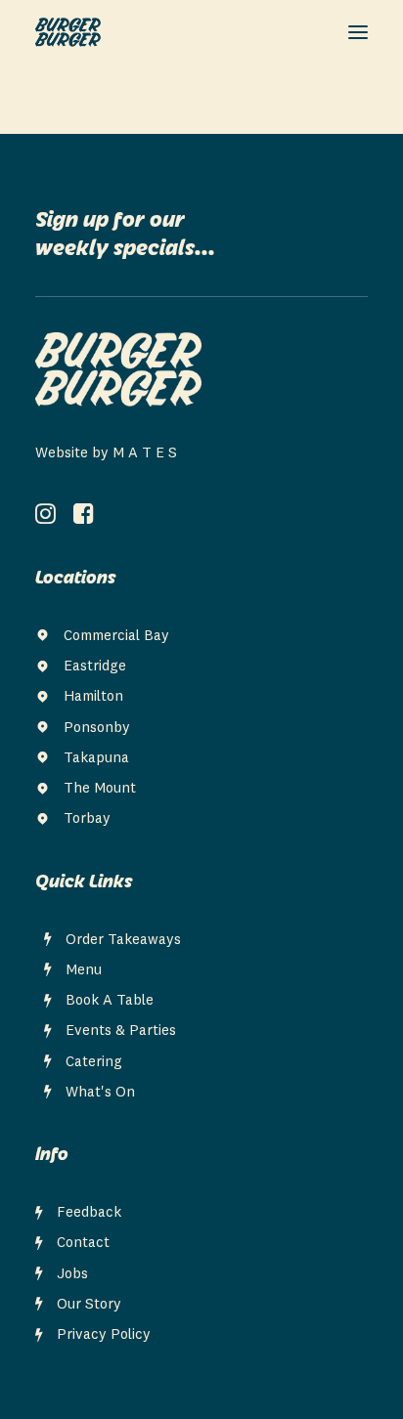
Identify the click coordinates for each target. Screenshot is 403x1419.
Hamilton (93, 697)
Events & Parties (121, 1031)
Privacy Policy (104, 1335)
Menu (84, 971)
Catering (94, 1062)
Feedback (89, 1213)
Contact (83, 1243)
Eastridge (95, 667)
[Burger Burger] (68, 32)
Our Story (89, 1305)
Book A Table (110, 1001)
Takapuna (96, 759)
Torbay (87, 819)
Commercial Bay (116, 636)
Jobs (72, 1275)
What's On (100, 1093)
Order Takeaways (123, 940)
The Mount (100, 789)
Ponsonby (97, 728)
